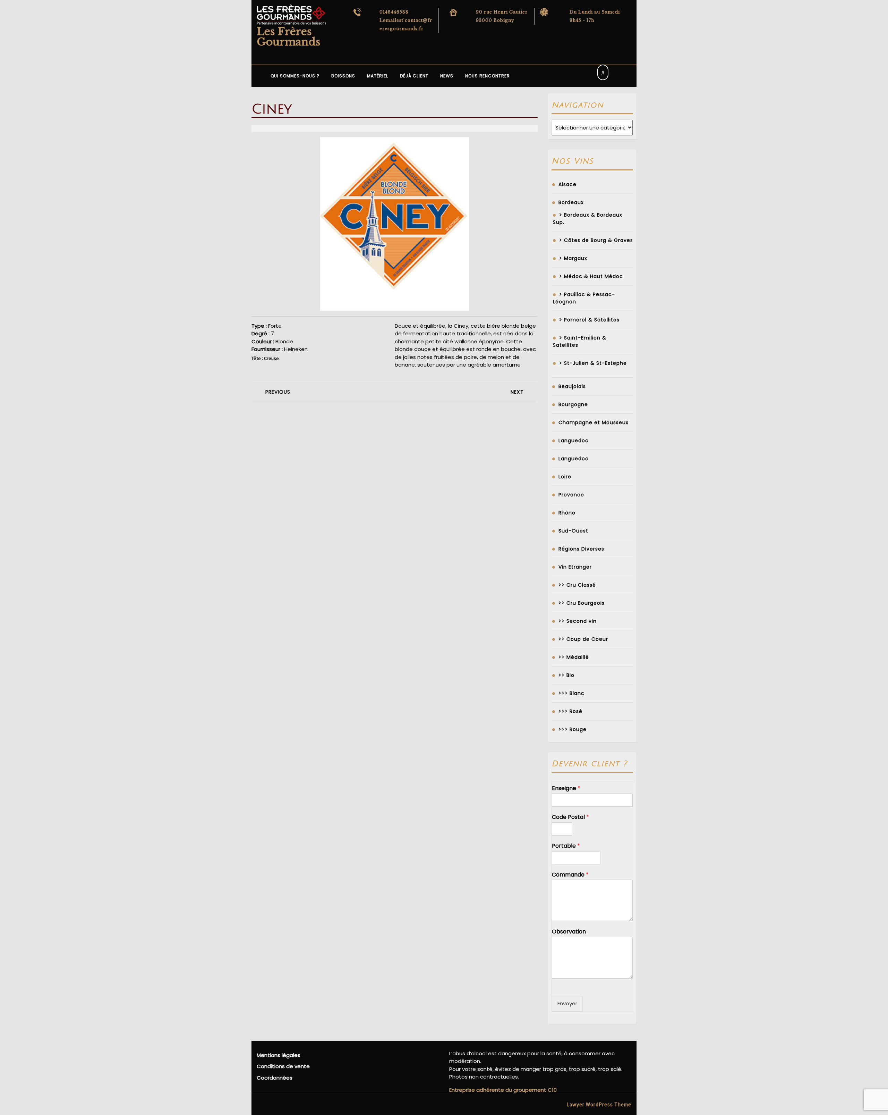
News (446, 76)
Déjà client (414, 76)
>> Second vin (577, 621)
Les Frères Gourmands (288, 36)
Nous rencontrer (487, 76)
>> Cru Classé (577, 584)
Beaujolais (572, 386)
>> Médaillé (573, 657)
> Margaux (573, 258)
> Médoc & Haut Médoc (591, 276)
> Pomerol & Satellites (589, 319)
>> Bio (566, 675)
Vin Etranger (575, 566)
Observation (569, 932)
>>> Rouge (572, 729)
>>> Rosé (570, 711)
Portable (566, 846)
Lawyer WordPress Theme (598, 1104)
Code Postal (570, 817)
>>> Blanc (571, 693)
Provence (571, 494)
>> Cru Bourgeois (581, 603)
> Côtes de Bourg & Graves (596, 240)
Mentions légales (278, 1055)
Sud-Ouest (573, 530)
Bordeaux (571, 202)
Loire (564, 476)
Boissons (343, 76)
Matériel (377, 76)
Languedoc (573, 440)
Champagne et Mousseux (593, 422)
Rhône (566, 512)
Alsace (567, 184)
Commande (570, 875)
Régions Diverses (581, 548)
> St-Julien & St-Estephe (593, 363)
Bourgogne (573, 404)
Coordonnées (274, 1077)
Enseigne (566, 788)
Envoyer (567, 1003)
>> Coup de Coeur (583, 639)
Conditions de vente (283, 1066)
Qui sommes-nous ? (295, 76)
